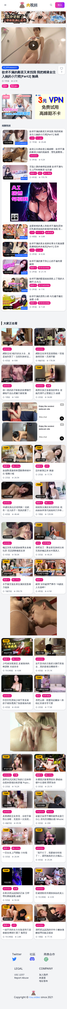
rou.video (34, 997)
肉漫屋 (42, 977)
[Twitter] (17, 959)
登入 (60, 4)
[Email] (49, 959)
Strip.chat (43, 417)
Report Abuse (21, 977)
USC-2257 (19, 974)
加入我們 (43, 974)
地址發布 (43, 980)
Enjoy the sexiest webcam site (47, 407)
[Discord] (32, 959)
